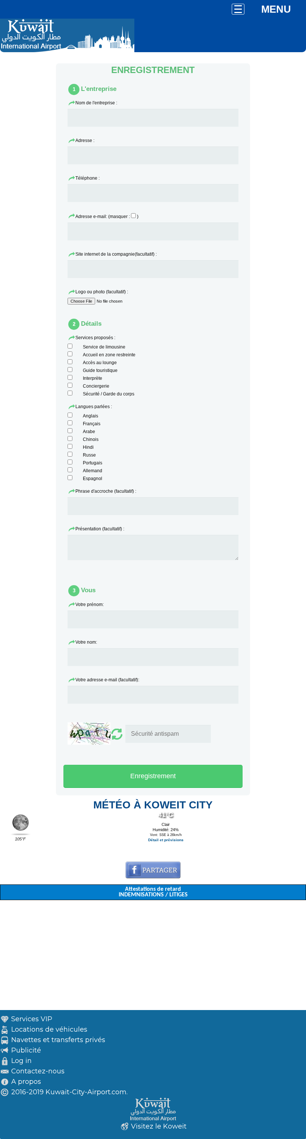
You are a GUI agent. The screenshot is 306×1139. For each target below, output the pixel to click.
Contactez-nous (38, 1071)
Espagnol (92, 478)
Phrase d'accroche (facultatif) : (105, 491)
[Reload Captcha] (96, 734)
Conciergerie (96, 386)
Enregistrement (153, 776)
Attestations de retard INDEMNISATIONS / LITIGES (153, 892)
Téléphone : (87, 178)
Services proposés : (95, 337)
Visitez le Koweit (159, 1126)
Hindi (88, 447)
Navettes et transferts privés (58, 1040)
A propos (26, 1082)
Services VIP (31, 1019)
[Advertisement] (153, 958)
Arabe (89, 431)
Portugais (92, 463)
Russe (89, 455)
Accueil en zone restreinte (109, 354)
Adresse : (84, 140)
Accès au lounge (100, 362)
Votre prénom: (89, 604)
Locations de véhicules (49, 1029)
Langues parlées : (93, 406)
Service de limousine (104, 347)
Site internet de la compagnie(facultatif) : (116, 254)
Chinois (91, 439)
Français (91, 423)
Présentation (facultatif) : (99, 528)
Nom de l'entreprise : (96, 102)
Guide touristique (100, 370)
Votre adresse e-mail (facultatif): (107, 679)
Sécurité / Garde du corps (108, 394)
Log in (21, 1061)
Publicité (26, 1050)
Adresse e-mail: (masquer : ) (106, 216)
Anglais (90, 416)
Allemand (92, 470)
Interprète (92, 378)
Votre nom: (86, 642)
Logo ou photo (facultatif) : (101, 291)
